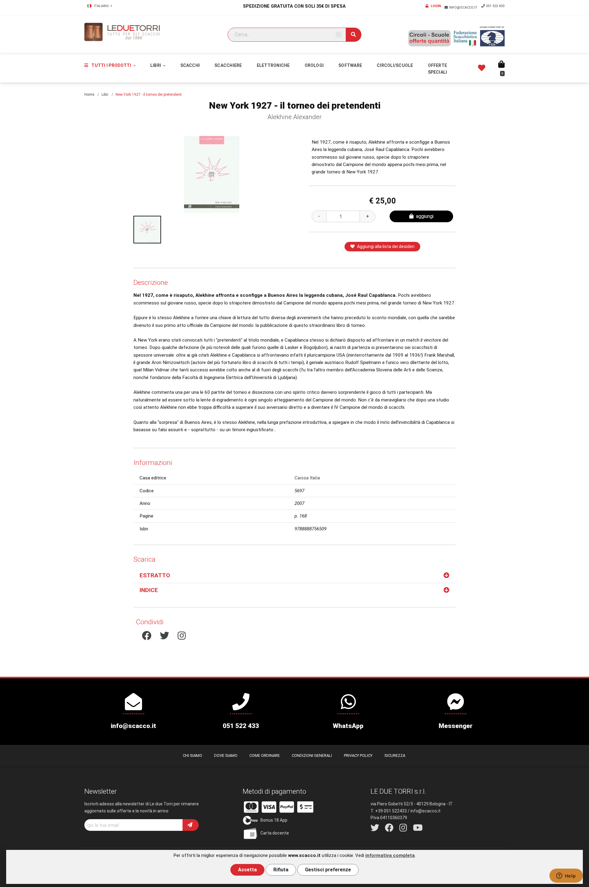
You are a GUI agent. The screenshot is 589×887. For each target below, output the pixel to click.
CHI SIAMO (192, 755)
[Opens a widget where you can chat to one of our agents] (566, 876)
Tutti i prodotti (111, 65)
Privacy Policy (358, 755)
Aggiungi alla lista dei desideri (385, 246)
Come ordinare (264, 755)
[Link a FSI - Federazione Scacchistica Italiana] (465, 38)
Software (350, 65)
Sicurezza (394, 755)
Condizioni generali (312, 755)
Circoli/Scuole (395, 65)
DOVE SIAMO (225, 755)
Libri (156, 65)
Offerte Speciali (437, 69)
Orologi (314, 65)
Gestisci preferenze (328, 870)
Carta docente (274, 832)
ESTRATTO (155, 575)
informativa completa (390, 855)
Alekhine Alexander (294, 117)
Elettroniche (273, 65)
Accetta (247, 870)
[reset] (338, 34)
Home (89, 94)
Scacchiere (228, 65)
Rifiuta (280, 870)
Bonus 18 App (273, 819)
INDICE (149, 590)
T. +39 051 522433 (389, 810)
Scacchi (190, 65)
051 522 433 (495, 6)
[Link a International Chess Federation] (492, 38)
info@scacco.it (463, 8)
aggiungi (424, 216)
